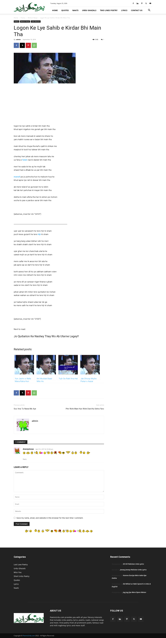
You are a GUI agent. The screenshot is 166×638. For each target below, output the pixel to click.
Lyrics (124, 10)
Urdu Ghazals (89, 10)
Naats (75, 10)
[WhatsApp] (34, 45)
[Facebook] (133, 3)
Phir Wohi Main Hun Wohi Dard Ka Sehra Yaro (85, 409)
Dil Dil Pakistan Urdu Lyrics (133, 564)
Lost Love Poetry (21, 564)
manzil (17, 176)
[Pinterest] (142, 3)
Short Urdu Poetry (21, 576)
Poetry (23, 18)
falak (24, 160)
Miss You (18, 572)
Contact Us (136, 10)
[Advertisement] (59, 105)
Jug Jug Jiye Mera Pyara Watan (134, 592)
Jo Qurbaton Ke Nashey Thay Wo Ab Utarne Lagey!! (46, 336)
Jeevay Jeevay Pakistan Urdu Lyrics (133, 569)
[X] (146, 3)
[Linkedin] (137, 3)
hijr (39, 234)
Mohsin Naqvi (33, 18)
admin (18, 39)
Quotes (65, 10)
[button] (149, 10)
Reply (25, 459)
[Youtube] (150, 3)
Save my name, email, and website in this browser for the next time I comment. (49, 518)
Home (55, 10)
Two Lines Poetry (108, 10)
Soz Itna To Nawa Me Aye (25, 409)
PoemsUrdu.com (29, 635)
